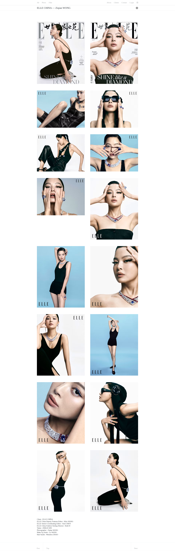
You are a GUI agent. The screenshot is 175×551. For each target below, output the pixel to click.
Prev (38, 548)
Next (136, 548)
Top (47, 548)
